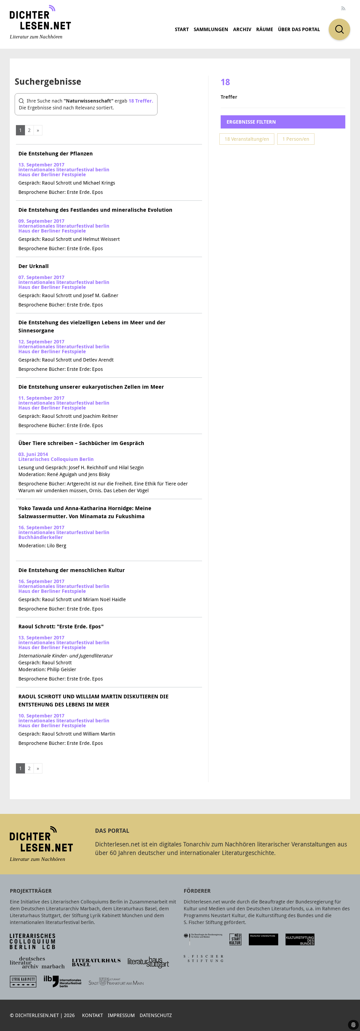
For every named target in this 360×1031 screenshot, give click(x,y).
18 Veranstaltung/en (247, 139)
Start (182, 29)
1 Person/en (295, 139)
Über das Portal (299, 29)
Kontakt (92, 1015)
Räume (264, 29)
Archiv (242, 29)
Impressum (121, 1015)
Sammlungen (211, 29)
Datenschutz (156, 1015)
